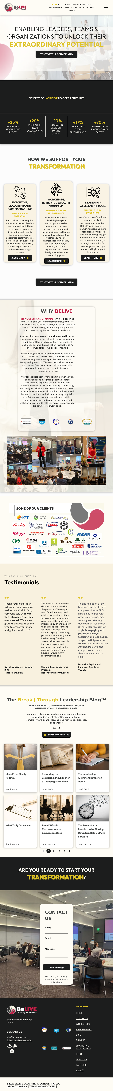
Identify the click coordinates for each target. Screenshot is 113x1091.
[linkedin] (9, 1046)
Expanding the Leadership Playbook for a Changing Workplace (56, 777)
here (59, 982)
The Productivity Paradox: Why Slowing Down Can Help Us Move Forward (91, 831)
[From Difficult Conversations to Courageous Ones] (56, 808)
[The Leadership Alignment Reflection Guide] (92, 757)
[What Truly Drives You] (20, 808)
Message (50, 948)
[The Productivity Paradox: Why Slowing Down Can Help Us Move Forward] (92, 808)
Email (48, 938)
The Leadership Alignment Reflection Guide (90, 777)
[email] (12, 1051)
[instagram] (15, 1046)
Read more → (12, 788)
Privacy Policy (17, 1086)
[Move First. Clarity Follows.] (20, 757)
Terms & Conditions (42, 1086)
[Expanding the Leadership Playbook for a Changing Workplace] (56, 757)
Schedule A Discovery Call (19, 1040)
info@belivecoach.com (18, 1037)
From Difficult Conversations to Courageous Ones (52, 829)
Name (48, 927)
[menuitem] (54, 4)
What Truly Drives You (18, 825)
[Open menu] (105, 7)
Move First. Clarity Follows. (16, 775)
